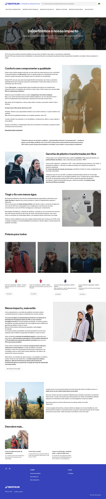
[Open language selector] (99, 4)
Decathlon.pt (34, 476)
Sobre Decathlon (35, 473)
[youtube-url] (9, 468)
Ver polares (9, 293)
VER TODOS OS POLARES (13, 368)
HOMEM (8, 270)
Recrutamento (34, 480)
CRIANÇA (74, 270)
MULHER (41, 270)
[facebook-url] (6, 468)
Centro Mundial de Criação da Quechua (60, 169)
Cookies (70, 473)
